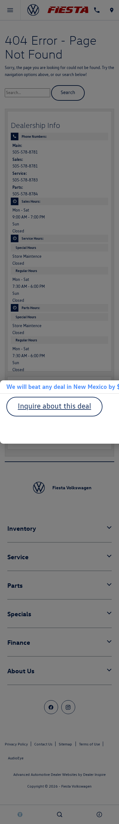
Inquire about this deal (54, 405)
